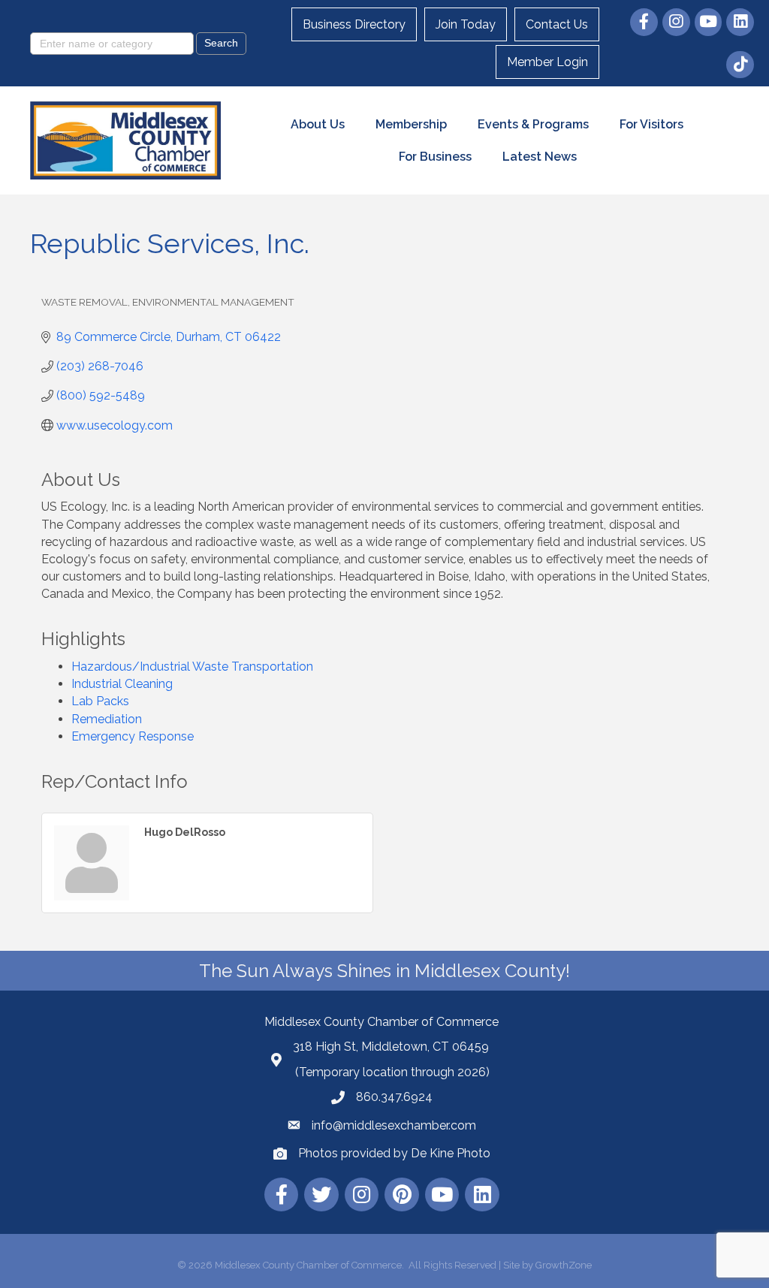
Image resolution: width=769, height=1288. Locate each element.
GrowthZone (563, 1265)
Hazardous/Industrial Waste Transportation (192, 666)
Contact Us (557, 24)
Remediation (106, 719)
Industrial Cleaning (122, 684)
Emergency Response (132, 736)
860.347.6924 (394, 1097)
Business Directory (354, 24)
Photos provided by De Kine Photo (394, 1153)
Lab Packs (100, 701)
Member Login (547, 62)
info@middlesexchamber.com (394, 1125)
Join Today (466, 24)
